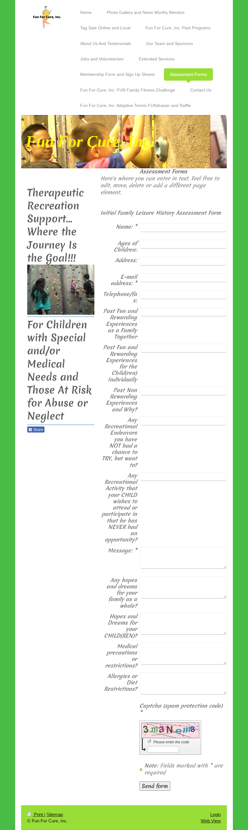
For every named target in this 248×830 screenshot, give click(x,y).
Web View (211, 820)
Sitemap (55, 814)
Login (215, 814)
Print (38, 814)
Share (37, 430)
